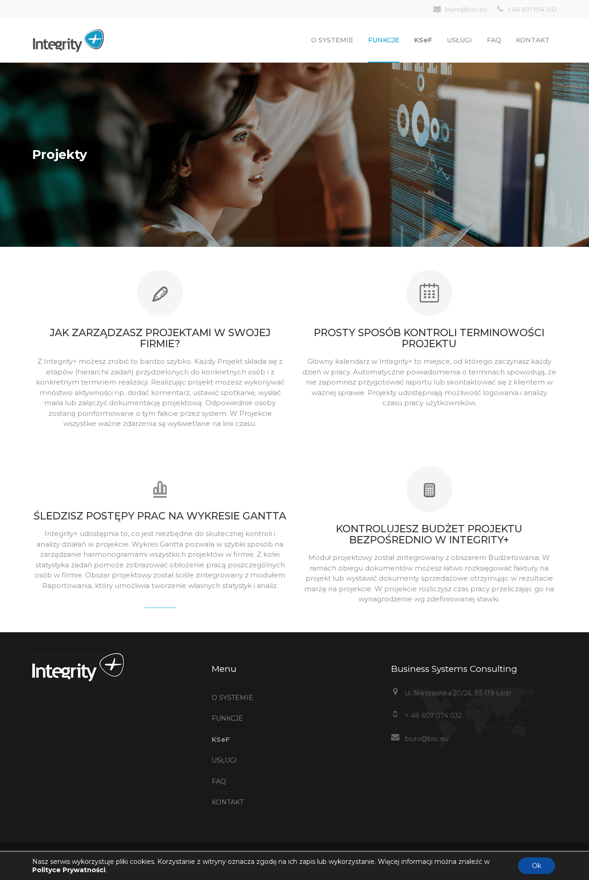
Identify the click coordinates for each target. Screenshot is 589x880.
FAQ (494, 40)
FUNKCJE (227, 718)
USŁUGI (459, 40)
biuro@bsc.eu (427, 738)
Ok (536, 866)
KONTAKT (532, 40)
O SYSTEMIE (332, 40)
